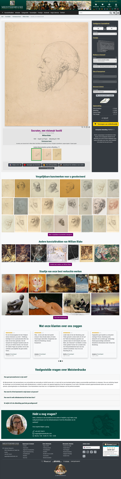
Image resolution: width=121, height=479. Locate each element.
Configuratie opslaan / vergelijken (105, 95)
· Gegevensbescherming (28, 451)
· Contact (25, 446)
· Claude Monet (66, 448)
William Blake (26, 16)
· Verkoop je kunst (47, 448)
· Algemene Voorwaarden (28, 450)
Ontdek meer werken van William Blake (60, 264)
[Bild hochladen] (118, 12)
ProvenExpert (14, 354)
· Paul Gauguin (66, 450)
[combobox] (105, 34)
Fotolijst (40, 12)
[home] (2, 12)
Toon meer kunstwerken (60, 317)
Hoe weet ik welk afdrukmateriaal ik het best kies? (19, 397)
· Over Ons (25, 457)
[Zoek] (111, 12)
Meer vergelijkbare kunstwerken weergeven (60, 234)
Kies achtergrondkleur (51, 165)
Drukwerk (46, 12)
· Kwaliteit (45, 451)
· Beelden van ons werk (48, 453)
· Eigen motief (46, 446)
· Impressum (25, 448)
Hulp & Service (55, 12)
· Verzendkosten (46, 450)
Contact (62, 12)
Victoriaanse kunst (16, 16)
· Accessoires (46, 455)
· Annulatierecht (26, 453)
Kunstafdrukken (9, 12)
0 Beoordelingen (50, 168)
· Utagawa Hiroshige (67, 453)
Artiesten (17, 12)
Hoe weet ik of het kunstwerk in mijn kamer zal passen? (21, 392)
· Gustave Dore (66, 455)
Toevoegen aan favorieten (33, 165)
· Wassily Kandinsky (67, 451)
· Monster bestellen (47, 457)
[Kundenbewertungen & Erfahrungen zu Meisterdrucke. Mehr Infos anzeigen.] (111, 449)
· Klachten (25, 455)
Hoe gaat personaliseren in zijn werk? (15, 377)
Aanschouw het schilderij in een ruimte (73, 165)
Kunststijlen (33, 12)
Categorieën (24, 12)
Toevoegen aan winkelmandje (106, 124)
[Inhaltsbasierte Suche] (114, 12)
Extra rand (95, 31)
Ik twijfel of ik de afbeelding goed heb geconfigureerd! (20, 403)
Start (2, 16)
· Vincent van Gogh (67, 446)
